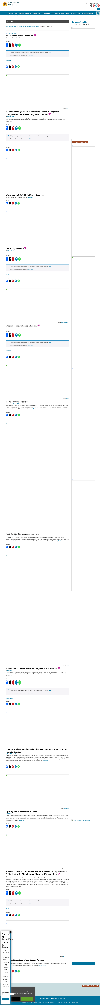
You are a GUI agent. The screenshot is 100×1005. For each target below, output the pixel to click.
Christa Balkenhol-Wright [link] (12, 754)
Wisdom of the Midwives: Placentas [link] (22, 326)
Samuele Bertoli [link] (66, 868)
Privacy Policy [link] (37, 1002)
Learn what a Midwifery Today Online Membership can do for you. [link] (22, 26)
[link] (98, 13)
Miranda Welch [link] (16, 403)
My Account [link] (75, 1002)
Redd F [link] (67, 108)
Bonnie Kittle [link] (66, 808)
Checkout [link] (96, 3)
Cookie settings (12, 999)
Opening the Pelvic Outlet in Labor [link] (21, 811)
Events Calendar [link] (87, 13)
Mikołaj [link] (67, 398)
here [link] (50, 52)
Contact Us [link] (25, 1002)
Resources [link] (36, 13)
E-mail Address (5, 992)
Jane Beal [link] (9, 876)
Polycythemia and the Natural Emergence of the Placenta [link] (31, 668)
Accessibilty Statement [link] (48, 1002)
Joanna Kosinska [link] (66, 245)
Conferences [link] (19, 13)
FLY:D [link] (68, 665)
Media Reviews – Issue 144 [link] (17, 402)
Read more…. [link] (9, 60)
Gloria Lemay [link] (10, 670)
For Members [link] (59, 13)
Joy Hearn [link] (9, 403)
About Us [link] (28, 13)
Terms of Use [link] (59, 1002)
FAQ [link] (31, 1002)
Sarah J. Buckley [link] (10, 250)
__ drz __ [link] (67, 745)
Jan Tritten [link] (9, 535)
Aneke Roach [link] (9, 813)
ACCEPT (27, 999)
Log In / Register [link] (89, 3)
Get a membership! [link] (79, 22)
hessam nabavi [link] (66, 956)
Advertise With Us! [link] (48, 13)
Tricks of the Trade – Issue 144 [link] (19, 35)
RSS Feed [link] (63, 998)
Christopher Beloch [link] (65, 322)
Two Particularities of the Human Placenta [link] (25, 960)
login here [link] (30, 55)
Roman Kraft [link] (66, 191)
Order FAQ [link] (67, 1002)
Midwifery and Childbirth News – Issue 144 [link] (25, 195)
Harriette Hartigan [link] (17, 535)
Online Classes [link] (75, 13)
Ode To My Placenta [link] (15, 248)
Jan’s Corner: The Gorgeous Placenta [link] (22, 534)
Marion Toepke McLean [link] (12, 116)
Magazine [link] (10, 13)
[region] (19, 994)
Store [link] (67, 13)
